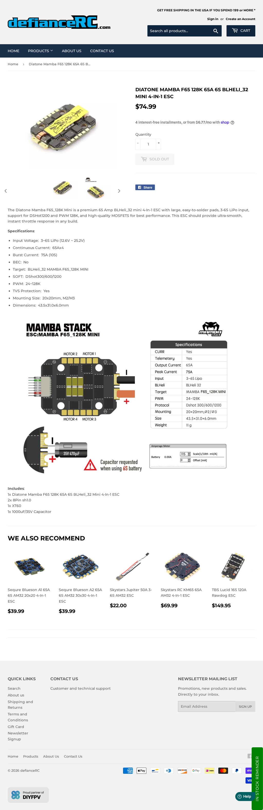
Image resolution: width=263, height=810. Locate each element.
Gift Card (16, 726)
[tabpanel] (62, 187)
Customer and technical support (80, 688)
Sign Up (245, 706)
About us (16, 695)
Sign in (212, 19)
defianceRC (30, 770)
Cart (244, 30)
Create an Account (240, 19)
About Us (71, 51)
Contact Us (102, 51)
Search (14, 688)
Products (39, 51)
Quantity (143, 134)
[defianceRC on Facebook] (250, 756)
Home (13, 51)
